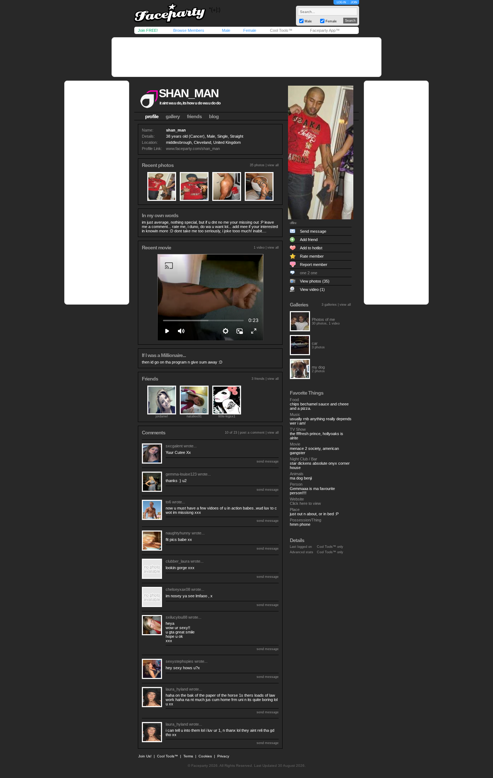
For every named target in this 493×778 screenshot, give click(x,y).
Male (226, 30)
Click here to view (305, 503)
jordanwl (162, 416)
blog (214, 116)
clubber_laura (177, 561)
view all (273, 165)
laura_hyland (177, 689)
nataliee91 (194, 416)
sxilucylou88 (176, 617)
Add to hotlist (311, 248)
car (315, 343)
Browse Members (188, 30)
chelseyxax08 (178, 589)
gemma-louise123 (181, 474)
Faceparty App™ (325, 30)
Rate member (312, 256)
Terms (188, 756)
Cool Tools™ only (330, 547)
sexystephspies (179, 661)
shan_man (188, 93)
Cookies (205, 756)
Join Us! (145, 756)
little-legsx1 (226, 416)
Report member (313, 264)
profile (151, 116)
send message (268, 461)
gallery (173, 116)
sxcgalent (174, 446)
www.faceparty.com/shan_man (193, 148)
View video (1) (312, 289)
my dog (318, 367)
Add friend (309, 239)
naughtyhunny (178, 533)
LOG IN (341, 2)
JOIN (354, 2)
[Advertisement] (246, 57)
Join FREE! (148, 30)
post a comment (252, 432)
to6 (168, 502)
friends (194, 116)
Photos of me (323, 319)
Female (249, 30)
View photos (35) (315, 281)
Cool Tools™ (281, 30)
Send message (313, 231)
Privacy (223, 756)
